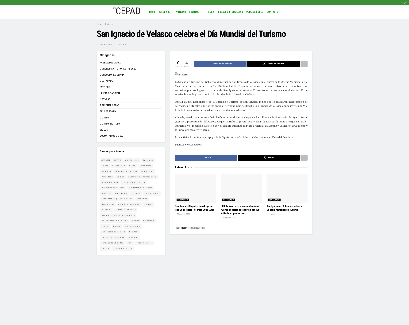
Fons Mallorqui (151, 193)
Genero (148, 204)
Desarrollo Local (109, 182)
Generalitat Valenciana (129, 204)
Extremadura (121, 193)
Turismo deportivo (123, 248)
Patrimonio (148, 221)
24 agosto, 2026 (229, 218)
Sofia (130, 243)
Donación (106, 193)
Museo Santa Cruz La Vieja (114, 221)
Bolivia (104, 166)
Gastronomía (107, 204)
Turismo (105, 248)
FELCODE (136, 193)
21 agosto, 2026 (274, 214)
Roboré (116, 226)
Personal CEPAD (109, 105)
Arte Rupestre (132, 160)
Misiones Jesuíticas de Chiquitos (118, 215)
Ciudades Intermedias (230, 12)
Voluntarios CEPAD (111, 136)
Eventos (194, 12)
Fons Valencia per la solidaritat (116, 199)
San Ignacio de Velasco (113, 232)
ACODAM (105, 160)
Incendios (106, 210)
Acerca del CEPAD (110, 62)
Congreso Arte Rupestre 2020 (118, 68)
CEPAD (132, 166)
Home (99, 24)
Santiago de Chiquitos (112, 243)
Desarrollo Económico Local (142, 177)
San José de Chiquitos (112, 237)
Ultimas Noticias (110, 123)
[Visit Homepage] (127, 12)
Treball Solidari (144, 243)
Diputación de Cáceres (133, 182)
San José (134, 232)
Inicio (152, 12)
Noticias (181, 12)
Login (404, 2)
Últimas (105, 117)
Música (135, 221)
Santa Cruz (133, 237)
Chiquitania (145, 166)
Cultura (120, 177)
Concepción (147, 171)
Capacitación (118, 166)
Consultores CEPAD (112, 75)
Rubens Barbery (132, 226)
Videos (104, 130)
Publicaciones (254, 12)
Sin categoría (108, 111)
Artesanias (148, 160)
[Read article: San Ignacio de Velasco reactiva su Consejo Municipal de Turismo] (287, 188)
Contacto (272, 12)
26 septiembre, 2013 (106, 44)
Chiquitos (106, 171)
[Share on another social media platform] (304, 64)
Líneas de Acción (110, 93)
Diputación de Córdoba (112, 188)
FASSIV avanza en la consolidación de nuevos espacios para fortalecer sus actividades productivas (240, 210)
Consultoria (107, 177)
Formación (142, 199)
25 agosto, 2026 (183, 214)
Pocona (105, 226)
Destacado (182, 200)
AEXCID (117, 160)
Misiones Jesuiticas (126, 210)
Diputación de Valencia (140, 188)
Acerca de (164, 12)
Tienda (210, 12)
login (184, 228)
